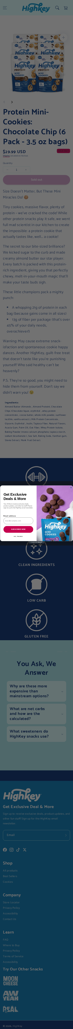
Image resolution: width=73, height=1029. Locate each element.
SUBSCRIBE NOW (18, 529)
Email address (9, 516)
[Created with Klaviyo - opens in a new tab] (36, 542)
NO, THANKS (18, 536)
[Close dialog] (71, 487)
